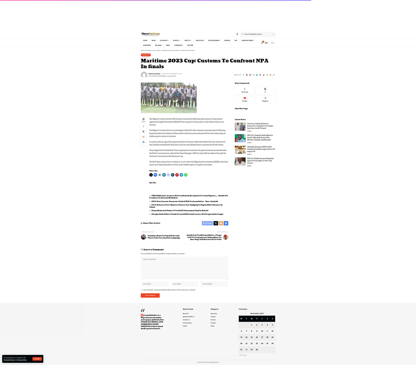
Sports (146, 55)
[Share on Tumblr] (260, 75)
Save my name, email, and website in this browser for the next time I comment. (170, 290)
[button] (37, 359)
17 (262, 337)
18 (267, 337)
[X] (265, 90)
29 (252, 350)
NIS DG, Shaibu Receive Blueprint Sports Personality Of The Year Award (260, 160)
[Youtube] (245, 99)
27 (241, 350)
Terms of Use (21, 360)
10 (262, 331)
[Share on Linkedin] (256, 75)
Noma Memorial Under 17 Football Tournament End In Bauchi (179, 211)
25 (267, 343)
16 (257, 337)
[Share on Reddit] (263, 75)
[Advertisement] (65, 15)
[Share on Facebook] (243, 75)
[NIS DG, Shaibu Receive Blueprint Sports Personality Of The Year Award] (240, 161)
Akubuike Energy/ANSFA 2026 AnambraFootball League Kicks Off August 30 (261, 149)
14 (246, 337)
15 (252, 337)
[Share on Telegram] (266, 75)
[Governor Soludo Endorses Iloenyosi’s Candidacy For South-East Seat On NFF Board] (240, 127)
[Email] (270, 75)
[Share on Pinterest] (250, 75)
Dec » (245, 355)
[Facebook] (237, 34)
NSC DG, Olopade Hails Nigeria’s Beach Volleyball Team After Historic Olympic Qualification (260, 137)
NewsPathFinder (154, 73)
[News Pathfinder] (151, 34)
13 (241, 337)
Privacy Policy (9, 360)
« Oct (240, 355)
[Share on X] (246, 75)
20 (241, 343)
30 (257, 350)
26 (272, 343)
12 (272, 331)
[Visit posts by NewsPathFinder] (144, 75)
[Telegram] (265, 99)
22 (252, 343)
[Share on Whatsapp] (253, 75)
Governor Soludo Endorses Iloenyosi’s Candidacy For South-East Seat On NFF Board (260, 126)
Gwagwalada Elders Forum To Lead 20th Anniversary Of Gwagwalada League (187, 214)
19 (272, 337)
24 (262, 343)
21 (246, 343)
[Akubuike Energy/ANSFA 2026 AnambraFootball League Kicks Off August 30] (240, 150)
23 (257, 343)
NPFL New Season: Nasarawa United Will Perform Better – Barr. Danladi (184, 201)
